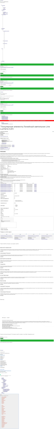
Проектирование (2, 367)
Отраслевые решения (6, 390)
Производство (5, 43)
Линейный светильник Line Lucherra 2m (5, 185)
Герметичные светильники (3, 362)
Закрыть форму (6, 229)
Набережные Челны (4, 422)
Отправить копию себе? (4, 228)
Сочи (2, 407)
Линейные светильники (5, 123)
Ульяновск (3, 426)
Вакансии (4, 9)
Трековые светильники (5, 116)
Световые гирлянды (2, 365)
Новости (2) (4, 380)
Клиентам (3, 382)
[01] (53, 131)
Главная (3, 122)
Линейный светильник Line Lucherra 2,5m (5, 186)
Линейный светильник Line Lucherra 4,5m (5, 190)
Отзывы (4, 8)
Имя (1, 217)
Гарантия (1, 356)
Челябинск (3, 418)
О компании (3, 5)
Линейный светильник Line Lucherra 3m (5, 187)
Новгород (3, 400)
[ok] (8, 149)
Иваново (3, 420)
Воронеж (3, 398)
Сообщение (2, 221)
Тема (1, 220)
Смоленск (3, 424)
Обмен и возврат (2, 357)
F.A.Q (4, 385)
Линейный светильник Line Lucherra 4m (46, 235)
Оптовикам (3, 28)
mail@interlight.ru (4, 93)
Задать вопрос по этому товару (4, 131)
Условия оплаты (4, 143)
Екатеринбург (4, 416)
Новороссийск (4, 413)
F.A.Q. (4, 13)
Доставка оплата (5, 12)
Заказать (13, 145)
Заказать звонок (2, 2)
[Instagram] (3, 372)
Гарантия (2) (4, 383)
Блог (2, 48)
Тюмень (3, 410)
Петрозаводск (4, 411)
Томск (2, 405)
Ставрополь (3, 408)
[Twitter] (6, 372)
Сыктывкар (3, 406)
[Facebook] (1, 149)
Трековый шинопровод (5, 119)
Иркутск (3, 419)
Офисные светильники (5, 118)
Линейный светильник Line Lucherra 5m (5, 191)
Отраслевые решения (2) (6, 389)
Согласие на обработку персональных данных (6, 67)
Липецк (3, 421)
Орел (2, 414)
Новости (4, 7)
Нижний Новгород (4, 423)
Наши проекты (4, 14)
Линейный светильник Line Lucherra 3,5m (5, 188)
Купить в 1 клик (6, 136)
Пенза (2, 427)
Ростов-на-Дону (4, 397)
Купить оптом (2, 136)
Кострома (3, 412)
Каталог (3, 378)
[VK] (0, 372)
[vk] (7, 149)
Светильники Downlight (5, 117)
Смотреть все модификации (4, 147)
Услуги (3, 388)
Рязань (3, 409)
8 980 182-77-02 (6, 1)
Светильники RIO (2, 361)
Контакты (3, 61)
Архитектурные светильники (3, 364)
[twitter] (5, 149)
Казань (3, 399)
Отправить (2, 73)
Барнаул (3, 417)
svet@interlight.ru (2, 94)
